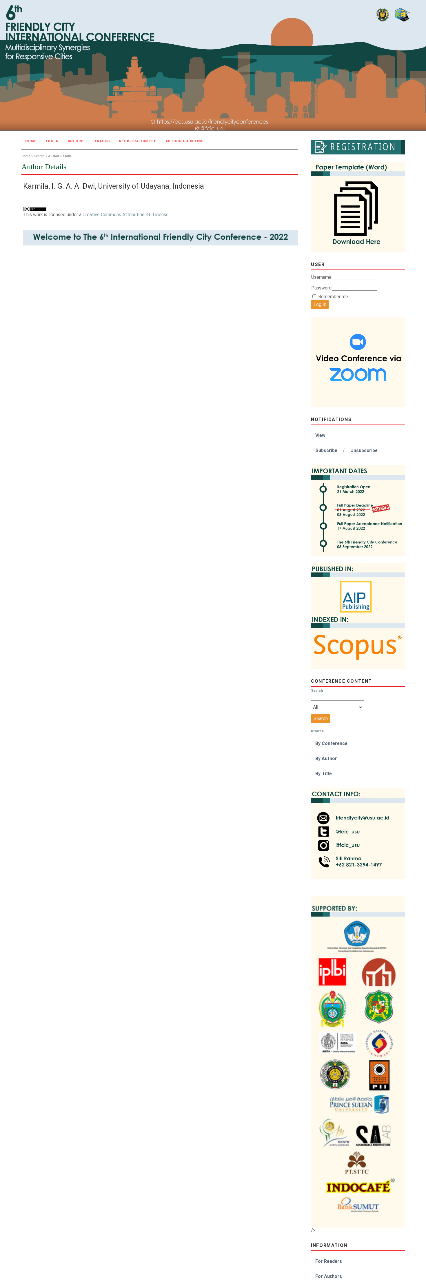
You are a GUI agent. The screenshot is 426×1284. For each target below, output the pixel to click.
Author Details (60, 156)
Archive (76, 141)
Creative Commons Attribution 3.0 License (126, 214)
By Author (326, 758)
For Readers (328, 1261)
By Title (323, 773)
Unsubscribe (364, 450)
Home (31, 141)
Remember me (333, 296)
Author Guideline (184, 141)
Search (39, 156)
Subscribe (326, 450)
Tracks (102, 141)
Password (321, 288)
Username (321, 277)
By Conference (331, 743)
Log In (52, 141)
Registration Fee (137, 141)
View (320, 435)
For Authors (328, 1276)
